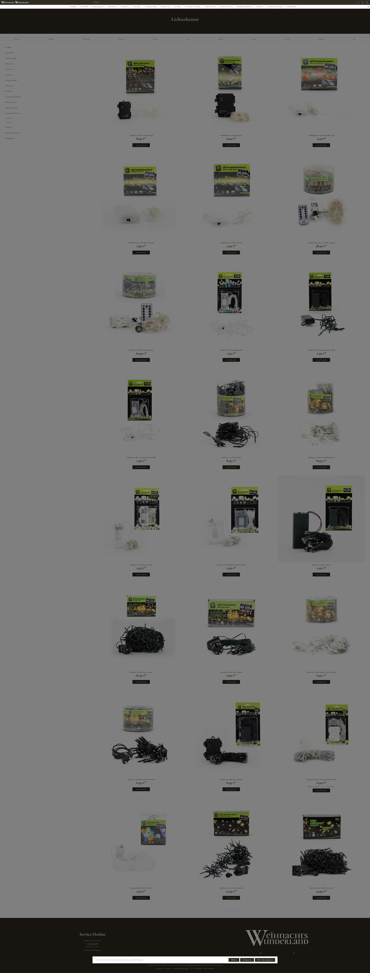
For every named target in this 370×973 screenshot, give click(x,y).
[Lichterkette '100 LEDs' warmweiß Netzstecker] (321, 411)
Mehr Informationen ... (139, 960)
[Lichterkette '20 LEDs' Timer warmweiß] (141, 519)
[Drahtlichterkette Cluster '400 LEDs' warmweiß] (321, 196)
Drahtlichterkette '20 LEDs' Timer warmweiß (141, 243)
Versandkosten (181, 965)
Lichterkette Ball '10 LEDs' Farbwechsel (141, 888)
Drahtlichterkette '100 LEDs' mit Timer (231, 135)
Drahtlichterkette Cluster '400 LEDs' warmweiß (321, 243)
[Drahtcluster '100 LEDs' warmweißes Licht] (141, 89)
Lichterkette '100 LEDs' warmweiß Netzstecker (321, 457)
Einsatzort (155, 39)
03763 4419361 (92, 944)
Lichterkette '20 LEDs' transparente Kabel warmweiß (231, 565)
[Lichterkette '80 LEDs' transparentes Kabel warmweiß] (321, 733)
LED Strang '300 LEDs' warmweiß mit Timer (141, 350)
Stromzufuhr (321, 39)
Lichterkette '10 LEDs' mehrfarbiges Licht (231, 350)
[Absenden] (293, 953)
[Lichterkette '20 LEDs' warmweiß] (321, 519)
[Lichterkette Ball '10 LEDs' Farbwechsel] (141, 842)
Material (287, 39)
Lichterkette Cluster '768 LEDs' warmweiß (321, 888)
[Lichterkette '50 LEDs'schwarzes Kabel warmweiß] (141, 733)
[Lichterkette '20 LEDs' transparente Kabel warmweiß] (231, 519)
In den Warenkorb (141, 145)
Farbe (188, 39)
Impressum (159, 968)
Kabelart (221, 39)
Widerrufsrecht (198, 968)
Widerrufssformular (209, 968)
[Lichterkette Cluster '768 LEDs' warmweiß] (321, 842)
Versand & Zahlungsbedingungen (180, 968)
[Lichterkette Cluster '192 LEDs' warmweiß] (231, 842)
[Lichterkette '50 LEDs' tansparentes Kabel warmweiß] (321, 626)
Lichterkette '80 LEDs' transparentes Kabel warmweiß (321, 779)
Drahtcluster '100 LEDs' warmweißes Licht (141, 135)
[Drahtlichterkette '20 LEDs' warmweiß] (231, 196)
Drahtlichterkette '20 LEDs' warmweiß (231, 243)
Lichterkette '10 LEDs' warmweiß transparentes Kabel (141, 457)
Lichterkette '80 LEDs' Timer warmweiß (231, 779)
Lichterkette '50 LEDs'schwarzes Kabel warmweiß (141, 779)
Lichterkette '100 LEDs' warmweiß (231, 457)
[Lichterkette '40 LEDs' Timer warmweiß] (231, 626)
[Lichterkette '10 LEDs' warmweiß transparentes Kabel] (141, 411)
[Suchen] (358, 2)
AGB (191, 968)
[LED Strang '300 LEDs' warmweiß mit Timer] (141, 304)
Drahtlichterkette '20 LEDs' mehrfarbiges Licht (321, 135)
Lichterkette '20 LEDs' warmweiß (321, 565)
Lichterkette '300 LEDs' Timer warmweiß (141, 672)
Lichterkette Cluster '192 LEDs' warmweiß (231, 888)
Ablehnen (234, 960)
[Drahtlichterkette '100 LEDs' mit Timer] (231, 89)
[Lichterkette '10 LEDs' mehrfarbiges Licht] (231, 304)
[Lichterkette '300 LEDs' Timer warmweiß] (141, 626)
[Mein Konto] (363, 2)
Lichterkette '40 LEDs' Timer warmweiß (231, 672)
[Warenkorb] (367, 2)
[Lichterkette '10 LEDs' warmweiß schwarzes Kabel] (321, 304)
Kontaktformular (96, 950)
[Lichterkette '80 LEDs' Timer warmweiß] (231, 733)
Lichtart (254, 39)
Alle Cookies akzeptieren (265, 960)
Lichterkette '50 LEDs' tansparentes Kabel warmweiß (321, 672)
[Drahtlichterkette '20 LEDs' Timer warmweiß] (141, 196)
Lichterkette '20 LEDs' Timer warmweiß (141, 565)
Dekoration (121, 39)
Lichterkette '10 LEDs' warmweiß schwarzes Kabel (321, 350)
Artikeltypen (51, 39)
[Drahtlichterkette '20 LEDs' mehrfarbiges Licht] (321, 89)
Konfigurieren (247, 960)
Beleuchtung (86, 39)
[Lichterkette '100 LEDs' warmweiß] (231, 411)
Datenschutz (167, 968)
